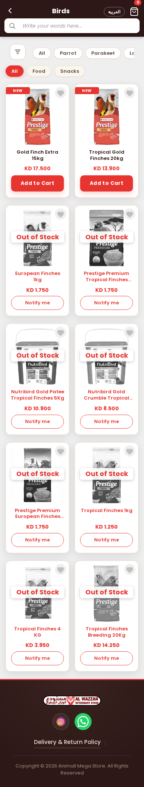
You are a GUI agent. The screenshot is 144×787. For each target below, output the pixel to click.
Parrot (68, 53)
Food (38, 71)
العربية (114, 11)
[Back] (10, 10)
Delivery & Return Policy (67, 742)
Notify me (37, 303)
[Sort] (17, 52)
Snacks (69, 71)
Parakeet (103, 53)
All (42, 53)
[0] (134, 12)
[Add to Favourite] (60, 92)
